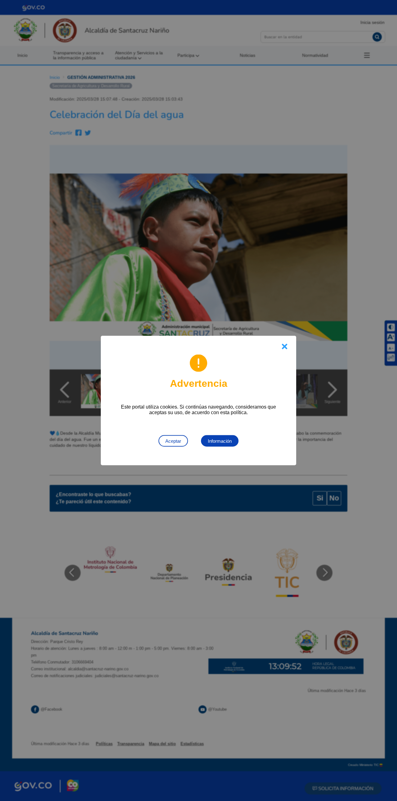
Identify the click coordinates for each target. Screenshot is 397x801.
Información (220, 441)
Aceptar (173, 441)
